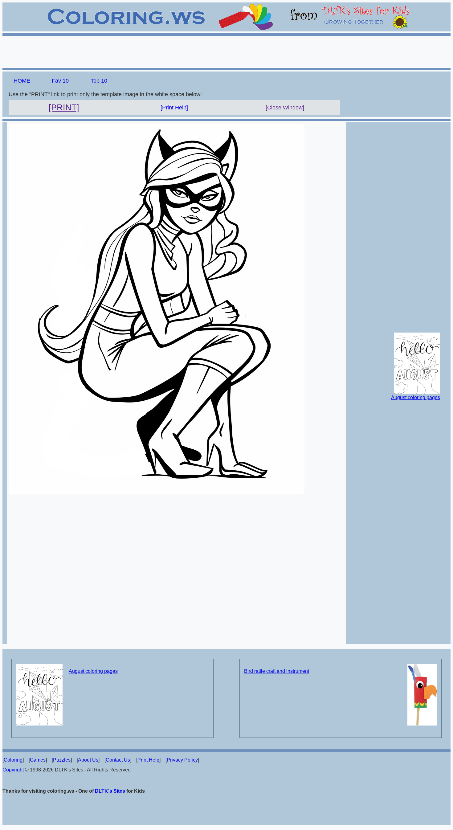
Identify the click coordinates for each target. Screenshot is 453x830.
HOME (22, 81)
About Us (88, 760)
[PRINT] (64, 107)
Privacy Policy (182, 760)
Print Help (148, 760)
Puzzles (62, 760)
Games (38, 760)
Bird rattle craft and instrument (276, 671)
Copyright (13, 769)
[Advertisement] (226, 51)
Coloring (13, 760)
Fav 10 (60, 81)
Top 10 (99, 81)
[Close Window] (285, 107)
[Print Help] (174, 107)
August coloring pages (415, 397)
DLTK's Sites (110, 791)
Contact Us (118, 760)
